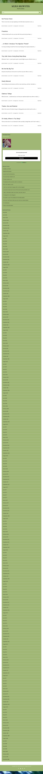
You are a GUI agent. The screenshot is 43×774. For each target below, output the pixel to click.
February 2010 (6, 722)
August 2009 (5, 738)
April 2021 (5, 372)
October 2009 (5, 733)
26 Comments (21, 38)
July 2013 (5, 615)
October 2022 (5, 324)
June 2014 (5, 586)
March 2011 (5, 688)
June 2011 (5, 680)
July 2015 (5, 552)
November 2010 (6, 699)
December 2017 (6, 476)
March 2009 (5, 751)
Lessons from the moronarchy (9, 174)
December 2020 (6, 382)
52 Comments (21, 125)
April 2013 (5, 623)
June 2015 (5, 555)
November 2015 (6, 542)
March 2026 (5, 217)
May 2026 (5, 212)
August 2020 (5, 392)
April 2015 (5, 560)
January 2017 (5, 505)
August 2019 (5, 424)
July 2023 (5, 301)
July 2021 (5, 364)
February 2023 (6, 314)
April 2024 (5, 277)
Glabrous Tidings (7, 93)
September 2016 (6, 515)
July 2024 (5, 269)
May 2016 (5, 526)
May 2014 (5, 589)
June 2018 (5, 461)
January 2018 (5, 474)
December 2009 (6, 727)
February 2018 (6, 471)
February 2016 (6, 534)
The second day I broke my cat (9, 176)
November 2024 (6, 259)
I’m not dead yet (6, 202)
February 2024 (6, 283)
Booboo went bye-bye (7, 171)
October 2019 (5, 419)
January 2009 (5, 756)
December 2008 (6, 759)
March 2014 (5, 594)
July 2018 (5, 458)
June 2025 (5, 241)
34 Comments (21, 100)
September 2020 (6, 390)
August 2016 (5, 518)
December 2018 (6, 445)
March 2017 (5, 500)
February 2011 (6, 691)
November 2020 (6, 385)
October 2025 (5, 230)
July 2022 (5, 332)
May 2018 (5, 463)
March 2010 (5, 720)
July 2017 (5, 489)
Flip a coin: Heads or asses (8, 184)
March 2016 (5, 531)
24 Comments (21, 63)
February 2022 (6, 345)
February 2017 (6, 502)
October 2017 (5, 481)
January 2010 (5, 725)
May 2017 (5, 495)
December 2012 (6, 633)
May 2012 (5, 652)
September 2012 (6, 641)
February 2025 (6, 251)
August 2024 (5, 267)
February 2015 (6, 565)
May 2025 (5, 243)
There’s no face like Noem (8, 205)
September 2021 (6, 358)
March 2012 (5, 657)
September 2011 (6, 672)
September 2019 (6, 421)
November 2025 (6, 228)
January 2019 (5, 442)
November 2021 (6, 353)
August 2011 (5, 675)
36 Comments (21, 25)
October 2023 (5, 293)
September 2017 (6, 484)
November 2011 (6, 667)
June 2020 (5, 398)
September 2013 (6, 610)
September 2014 (6, 578)
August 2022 (5, 330)
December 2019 (6, 413)
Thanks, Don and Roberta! (9, 106)
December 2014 (6, 570)
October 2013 (5, 607)
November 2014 (6, 573)
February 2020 (6, 408)
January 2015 (5, 568)
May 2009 (5, 746)
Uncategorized (15, 25)
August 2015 (5, 549)
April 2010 (5, 717)
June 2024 (5, 272)
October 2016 (5, 513)
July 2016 (5, 521)
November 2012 (6, 636)
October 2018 (5, 450)
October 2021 (5, 356)
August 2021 (5, 361)
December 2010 (6, 696)
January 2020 (5, 411)
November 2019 (6, 416)
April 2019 (5, 434)
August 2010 (5, 706)
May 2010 (5, 714)
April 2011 (5, 686)
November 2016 (6, 510)
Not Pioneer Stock (7, 19)
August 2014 (5, 581)
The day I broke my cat (7, 179)
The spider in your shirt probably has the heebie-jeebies (14, 197)
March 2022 (5, 343)
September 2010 (6, 704)
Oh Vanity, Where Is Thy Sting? (11, 118)
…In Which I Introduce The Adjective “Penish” (15, 44)
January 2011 (5, 693)
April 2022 (5, 340)
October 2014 (5, 576)
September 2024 (6, 264)
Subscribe (21, 158)
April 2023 (5, 309)
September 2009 (6, 735)
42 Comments (21, 88)
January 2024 (5, 285)
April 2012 (5, 654)
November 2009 (6, 730)
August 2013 (5, 612)
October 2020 (5, 387)
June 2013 (5, 618)
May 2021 (5, 369)
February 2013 (6, 628)
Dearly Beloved (6, 81)
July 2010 (5, 709)
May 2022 (5, 338)
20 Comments (21, 113)
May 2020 (5, 400)
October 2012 (5, 638)
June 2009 (5, 743)
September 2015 (6, 547)
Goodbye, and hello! (7, 168)
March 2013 (5, 625)
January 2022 (5, 348)
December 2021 (6, 351)
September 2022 (6, 327)
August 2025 (5, 235)
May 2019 (5, 432)
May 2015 (5, 557)
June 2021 (5, 366)
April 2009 (5, 748)
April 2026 (5, 215)
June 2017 (5, 492)
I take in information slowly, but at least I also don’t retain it (14, 192)
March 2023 (5, 311)
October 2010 (5, 701)
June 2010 (5, 712)
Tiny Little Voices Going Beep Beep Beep (14, 56)
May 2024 (5, 275)
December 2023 (6, 288)
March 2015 (5, 563)
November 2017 (6, 479)
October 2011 (5, 670)
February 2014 (6, 597)
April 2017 (5, 497)
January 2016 (5, 536)
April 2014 (5, 591)
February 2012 (6, 659)
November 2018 (6, 447)
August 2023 (5, 298)
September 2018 (6, 453)
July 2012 (5, 646)
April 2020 (5, 403)
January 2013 (5, 631)
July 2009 (5, 741)
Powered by (19, 162)
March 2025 (5, 249)
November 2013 (6, 604)
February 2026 (6, 220)
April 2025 (5, 246)
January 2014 (5, 599)
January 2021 (5, 379)
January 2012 (5, 662)
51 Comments (21, 75)
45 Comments (21, 50)
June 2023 (5, 304)
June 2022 (5, 335)
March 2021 (5, 374)
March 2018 (5, 468)
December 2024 (6, 256)
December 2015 (6, 539)
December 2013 (6, 602)
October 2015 (5, 544)
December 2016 (6, 508)
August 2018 (5, 455)
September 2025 (6, 233)
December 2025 (6, 225)
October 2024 (5, 262)
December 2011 (6, 665)
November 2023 (6, 290)
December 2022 (6, 319)
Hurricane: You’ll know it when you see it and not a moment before (15, 200)
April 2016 (5, 529)
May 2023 (5, 306)
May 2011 (5, 683)
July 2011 (5, 678)
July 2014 (5, 584)
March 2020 (5, 406)
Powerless (5, 31)
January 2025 (5, 254)
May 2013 (5, 620)
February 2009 (6, 754)
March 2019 (5, 437)
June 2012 (5, 649)
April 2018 (5, 466)
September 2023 (6, 296)
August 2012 (5, 644)
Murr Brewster (5, 25)
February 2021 (6, 377)
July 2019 (5, 426)
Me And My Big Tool (7, 68)
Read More (39, 25)
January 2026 (5, 222)
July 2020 (5, 395)
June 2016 (5, 523)
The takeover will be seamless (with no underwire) (12, 181)
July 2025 (5, 238)
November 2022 (6, 322)
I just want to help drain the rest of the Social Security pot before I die (16, 189)
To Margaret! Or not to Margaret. (9, 195)
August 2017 (5, 487)
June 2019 (5, 429)
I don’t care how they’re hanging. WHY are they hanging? (13, 187)
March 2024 (5, 280)
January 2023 (5, 317)
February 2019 (6, 440)
